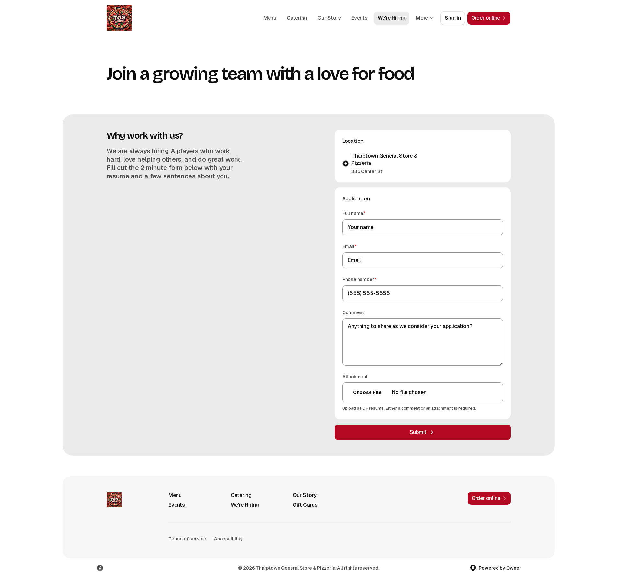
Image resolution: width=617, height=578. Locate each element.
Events (359, 18)
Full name (363, 213)
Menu (269, 18)
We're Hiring (392, 18)
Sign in (453, 18)
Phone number (368, 279)
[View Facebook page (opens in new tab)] (100, 568)
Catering (297, 18)
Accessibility (228, 539)
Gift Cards (305, 505)
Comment (353, 312)
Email (358, 246)
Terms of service (187, 539)
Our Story (329, 18)
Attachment (355, 377)
